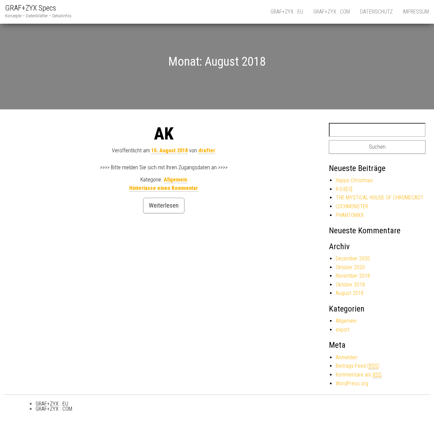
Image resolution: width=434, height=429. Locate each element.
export (343, 329)
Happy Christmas (354, 180)
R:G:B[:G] (344, 189)
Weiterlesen (164, 205)
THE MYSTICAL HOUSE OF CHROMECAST (379, 197)
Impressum (416, 11)
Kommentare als (358, 374)
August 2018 (349, 293)
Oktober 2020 (350, 267)
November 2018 (353, 276)
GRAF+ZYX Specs (30, 8)
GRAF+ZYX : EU (287, 11)
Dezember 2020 (353, 258)
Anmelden (346, 357)
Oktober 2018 (350, 284)
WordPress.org (352, 383)
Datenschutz (376, 11)
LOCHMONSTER (352, 206)
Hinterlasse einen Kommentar (163, 188)
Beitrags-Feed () (357, 366)
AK (164, 134)
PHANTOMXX (350, 215)
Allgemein (175, 179)
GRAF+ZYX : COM (331, 11)
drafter (206, 150)
